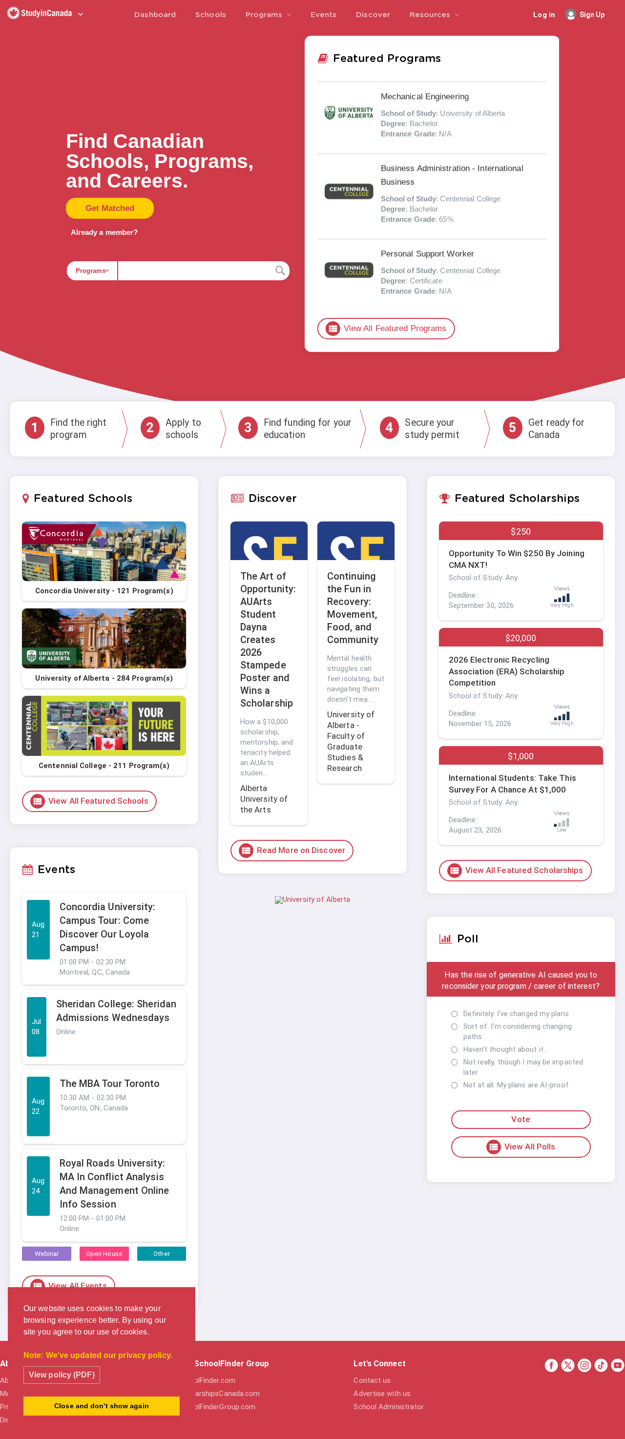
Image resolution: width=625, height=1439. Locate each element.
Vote (520, 1119)
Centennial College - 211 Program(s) (104, 765)
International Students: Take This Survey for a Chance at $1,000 (512, 783)
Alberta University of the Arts (264, 798)
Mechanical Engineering (425, 96)
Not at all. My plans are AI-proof (516, 1085)
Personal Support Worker (427, 253)
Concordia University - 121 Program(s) (104, 590)
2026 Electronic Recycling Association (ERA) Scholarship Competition (507, 671)
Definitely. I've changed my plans (516, 1013)
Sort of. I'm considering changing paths (517, 1031)
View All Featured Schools (90, 801)
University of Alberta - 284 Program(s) (104, 678)
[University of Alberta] (312, 899)
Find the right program (68, 428)
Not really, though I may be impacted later (523, 1067)
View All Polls (521, 1147)
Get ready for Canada (546, 428)
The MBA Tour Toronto (110, 1083)
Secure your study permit (422, 428)
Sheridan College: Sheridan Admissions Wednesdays (116, 1010)
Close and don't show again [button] (101, 1406)
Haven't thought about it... (505, 1049)
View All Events (69, 1286)
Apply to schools (173, 428)
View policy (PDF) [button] (62, 1375)
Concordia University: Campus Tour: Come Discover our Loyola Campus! (108, 927)
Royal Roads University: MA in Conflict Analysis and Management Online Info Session (114, 1183)
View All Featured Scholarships (516, 870)
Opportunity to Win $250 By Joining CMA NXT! (516, 559)
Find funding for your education (298, 428)
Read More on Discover (293, 850)
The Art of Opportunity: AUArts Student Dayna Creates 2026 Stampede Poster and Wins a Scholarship (268, 639)
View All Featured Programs (387, 328)
